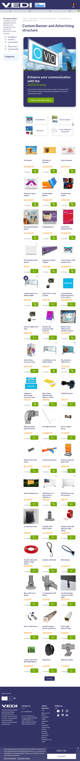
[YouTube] (58, 714)
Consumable (13, 42)
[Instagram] (67, 710)
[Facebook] (62, 710)
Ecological (12, 37)
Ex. (10, 698)
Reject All (62, 751)
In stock (11, 39)
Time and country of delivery (45, 735)
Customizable (13, 49)
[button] (73, 124)
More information (10, 758)
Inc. (5, 698)
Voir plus (49, 678)
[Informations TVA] (14, 698)
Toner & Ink (12, 46)
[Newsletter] (58, 710)
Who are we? (46, 713)
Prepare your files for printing (46, 729)
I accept (62, 756)
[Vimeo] (62, 714)
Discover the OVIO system (41, 100)
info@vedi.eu (28, 711)
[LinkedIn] (67, 714)
